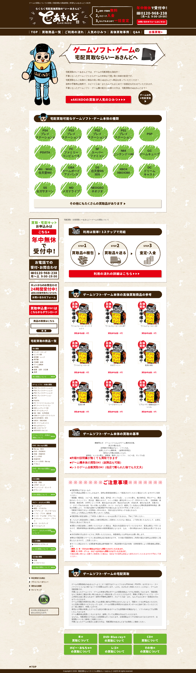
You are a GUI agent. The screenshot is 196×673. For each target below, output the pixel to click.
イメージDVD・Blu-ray (42, 461)
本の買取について (39, 377)
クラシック (38, 490)
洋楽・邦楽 (38, 482)
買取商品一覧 (51, 32)
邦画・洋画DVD (39, 454)
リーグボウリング (115, 404)
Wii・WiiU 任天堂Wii (41, 413)
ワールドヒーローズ (81, 365)
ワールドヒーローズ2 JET (115, 326)
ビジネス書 (38, 354)
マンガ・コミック (40, 352)
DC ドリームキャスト (41, 423)
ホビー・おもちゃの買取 (41, 502)
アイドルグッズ (39, 526)
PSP (149, 133)
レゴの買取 (36, 541)
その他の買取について (41, 567)
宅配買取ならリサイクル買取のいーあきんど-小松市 (98, 671)
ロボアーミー (115, 365)
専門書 (36, 359)
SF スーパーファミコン (42, 405)
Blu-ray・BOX (39, 449)
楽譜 (35, 372)
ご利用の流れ (73, 32)
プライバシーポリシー (39, 582)
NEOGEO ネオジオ (41, 430)
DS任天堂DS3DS (97, 171)
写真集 (36, 367)
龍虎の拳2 (149, 365)
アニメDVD (38, 456)
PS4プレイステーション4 (45, 134)
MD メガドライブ (40, 428)
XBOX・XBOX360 (40, 420)
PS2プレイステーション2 (97, 134)
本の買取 (36, 348)
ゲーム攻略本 (38, 364)
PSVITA (45, 152)
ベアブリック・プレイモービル (45, 511)
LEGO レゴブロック (41, 544)
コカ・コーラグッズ (41, 523)
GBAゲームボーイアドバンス (71, 171)
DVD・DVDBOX (39, 451)
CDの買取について (40, 494)
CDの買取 (36, 479)
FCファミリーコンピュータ (71, 152)
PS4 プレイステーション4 (43, 388)
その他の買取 (37, 557)
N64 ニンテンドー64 (41, 408)
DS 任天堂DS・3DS (41, 418)
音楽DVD (37, 459)
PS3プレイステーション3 (71, 134)
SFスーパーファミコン (97, 152)
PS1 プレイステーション (42, 395)
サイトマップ (36, 590)
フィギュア (38, 506)
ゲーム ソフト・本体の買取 (42, 384)
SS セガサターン (40, 425)
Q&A (136, 32)
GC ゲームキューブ (41, 410)
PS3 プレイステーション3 (43, 390)
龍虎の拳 (81, 404)
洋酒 (35, 560)
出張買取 (155, 32)
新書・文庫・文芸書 (41, 369)
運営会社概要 (36, 586)
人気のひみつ (96, 32)
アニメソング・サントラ (42, 487)
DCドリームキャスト (149, 171)
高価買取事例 (119, 32)
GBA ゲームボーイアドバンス (44, 415)
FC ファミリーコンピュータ (44, 403)
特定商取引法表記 (38, 578)
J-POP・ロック (39, 485)
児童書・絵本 (38, 362)
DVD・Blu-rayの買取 (40, 445)
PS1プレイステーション (123, 134)
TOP (34, 32)
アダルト (37, 464)
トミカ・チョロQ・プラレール (45, 516)
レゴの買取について (40, 549)
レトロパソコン (39, 563)
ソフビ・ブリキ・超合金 (42, 513)
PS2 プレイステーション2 (43, 393)
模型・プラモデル (40, 508)
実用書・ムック (39, 357)
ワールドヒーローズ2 (149, 326)
